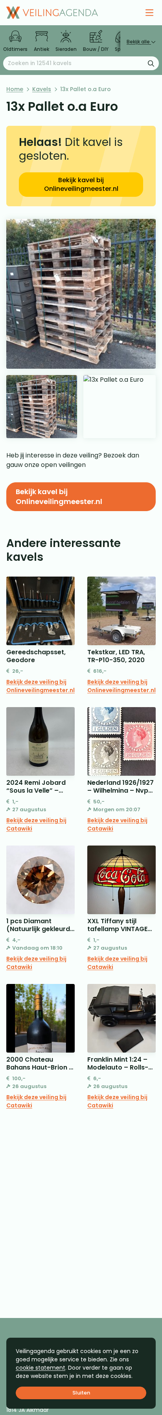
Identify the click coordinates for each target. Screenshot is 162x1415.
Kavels (41, 89)
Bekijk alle (139, 41)
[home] (52, 12)
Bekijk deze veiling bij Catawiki (36, 824)
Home (14, 89)
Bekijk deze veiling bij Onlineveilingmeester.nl (40, 686)
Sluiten (81, 1392)
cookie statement (40, 1368)
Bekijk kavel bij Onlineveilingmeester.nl (81, 184)
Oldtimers (15, 49)
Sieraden (66, 49)
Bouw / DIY (96, 49)
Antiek (41, 49)
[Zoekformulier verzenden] (151, 63)
